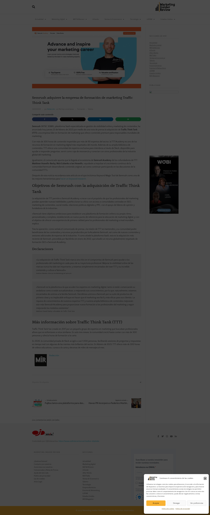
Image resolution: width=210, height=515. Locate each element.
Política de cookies (168, 509)
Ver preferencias (196, 503)
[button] (205, 478)
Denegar (176, 503)
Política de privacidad (182, 509)
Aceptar (156, 503)
